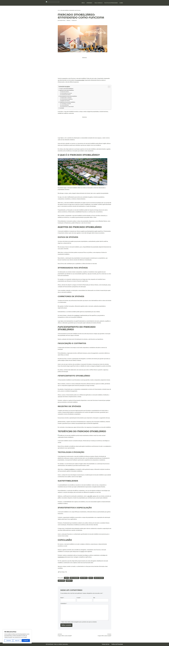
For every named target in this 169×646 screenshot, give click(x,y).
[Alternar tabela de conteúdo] (108, 87)
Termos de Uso (105, 644)
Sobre (121, 2)
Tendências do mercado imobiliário (67, 102)
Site (94, 597)
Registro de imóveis (65, 100)
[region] (17, 636)
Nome (62, 597)
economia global (80, 80)
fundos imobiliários (74, 577)
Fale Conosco (99, 2)
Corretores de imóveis (66, 94)
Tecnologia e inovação (66, 103)
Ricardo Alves (62, 20)
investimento (61, 557)
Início (83, 2)
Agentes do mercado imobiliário (66, 90)
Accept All (26, 640)
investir (82, 551)
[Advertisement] (84, 68)
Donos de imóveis (65, 91)
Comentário (63, 603)
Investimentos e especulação (67, 106)
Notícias (68, 20)
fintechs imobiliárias (70, 469)
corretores (76, 315)
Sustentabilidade (65, 105)
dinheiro (66, 577)
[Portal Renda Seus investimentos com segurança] (52, 2)
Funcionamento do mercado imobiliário (68, 96)
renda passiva (61, 580)
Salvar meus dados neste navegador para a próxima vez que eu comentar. (79, 621)
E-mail (79, 597)
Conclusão (61, 108)
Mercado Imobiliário (98, 577)
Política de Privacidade (111, 2)
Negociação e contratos (66, 97)
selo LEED (89, 496)
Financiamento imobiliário (67, 99)
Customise (8, 640)
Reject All (17, 640)
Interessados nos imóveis (66, 93)
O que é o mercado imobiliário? (66, 88)
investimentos (84, 577)
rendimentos (69, 580)
